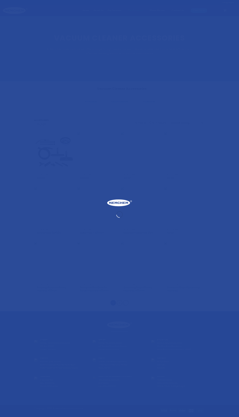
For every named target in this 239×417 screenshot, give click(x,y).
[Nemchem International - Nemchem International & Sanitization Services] (119, 202)
